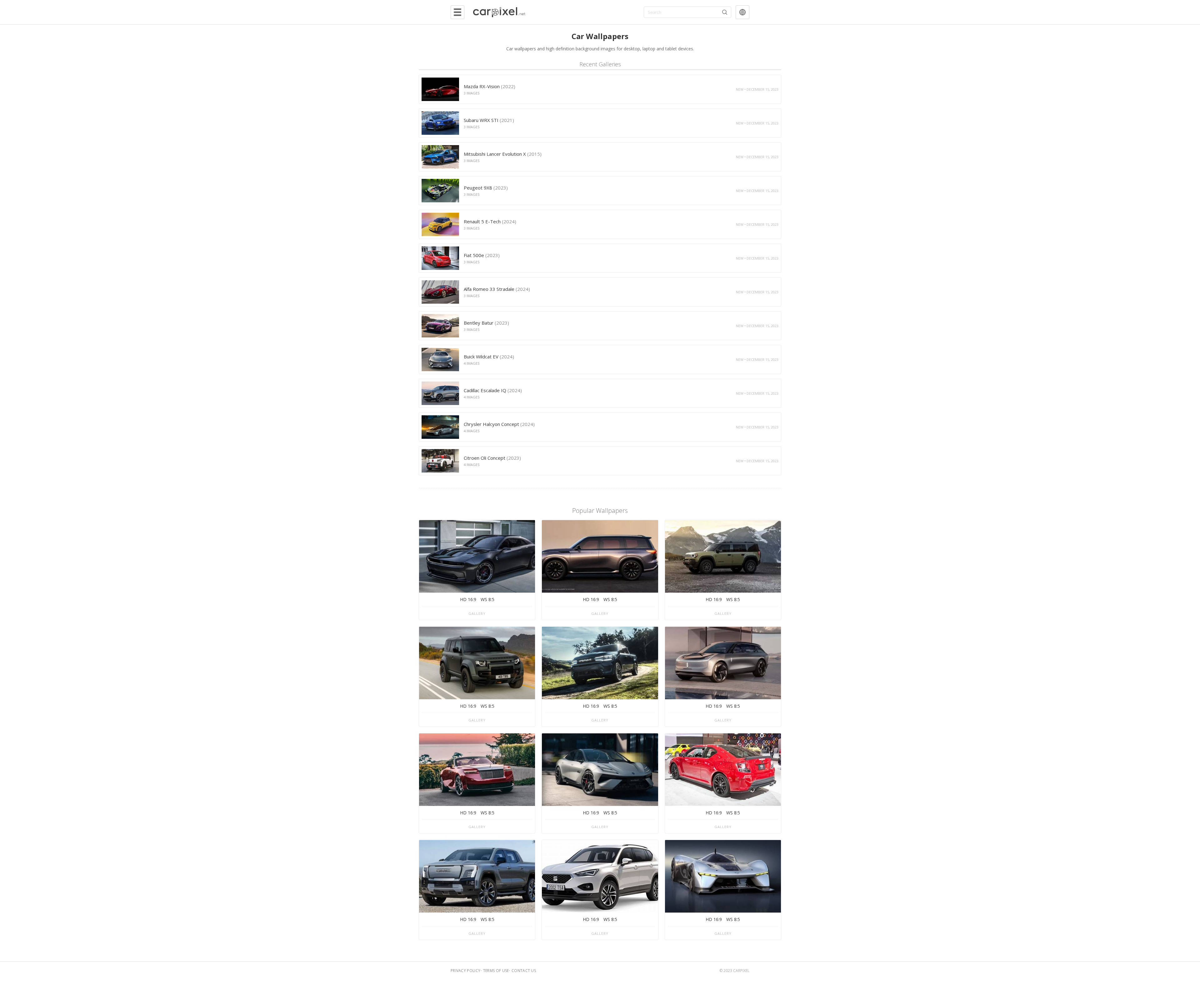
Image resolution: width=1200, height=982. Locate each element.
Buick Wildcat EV (489, 356)
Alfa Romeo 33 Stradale (497, 289)
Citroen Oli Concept (492, 458)
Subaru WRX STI (489, 120)
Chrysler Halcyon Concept (499, 424)
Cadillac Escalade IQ (493, 390)
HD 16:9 (468, 599)
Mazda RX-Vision (489, 86)
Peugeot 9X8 (486, 188)
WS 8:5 (487, 599)
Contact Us (524, 970)
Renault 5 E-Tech (490, 221)
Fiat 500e (482, 255)
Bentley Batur (486, 323)
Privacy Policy (465, 970)
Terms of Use (496, 970)
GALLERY (477, 613)
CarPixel (741, 970)
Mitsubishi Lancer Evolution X (503, 154)
